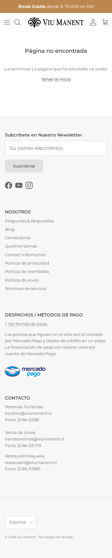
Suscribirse (24, 165)
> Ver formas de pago (26, 323)
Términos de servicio (25, 288)
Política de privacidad (27, 263)
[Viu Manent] (56, 22)
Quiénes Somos (21, 245)
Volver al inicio (56, 79)
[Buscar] (20, 22)
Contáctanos (17, 237)
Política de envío (22, 280)
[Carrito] (105, 22)
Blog (10, 229)
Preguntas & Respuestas (29, 220)
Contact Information (25, 254)
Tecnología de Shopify (55, 537)
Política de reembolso (27, 271)
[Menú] (7, 22)
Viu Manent (27, 537)
